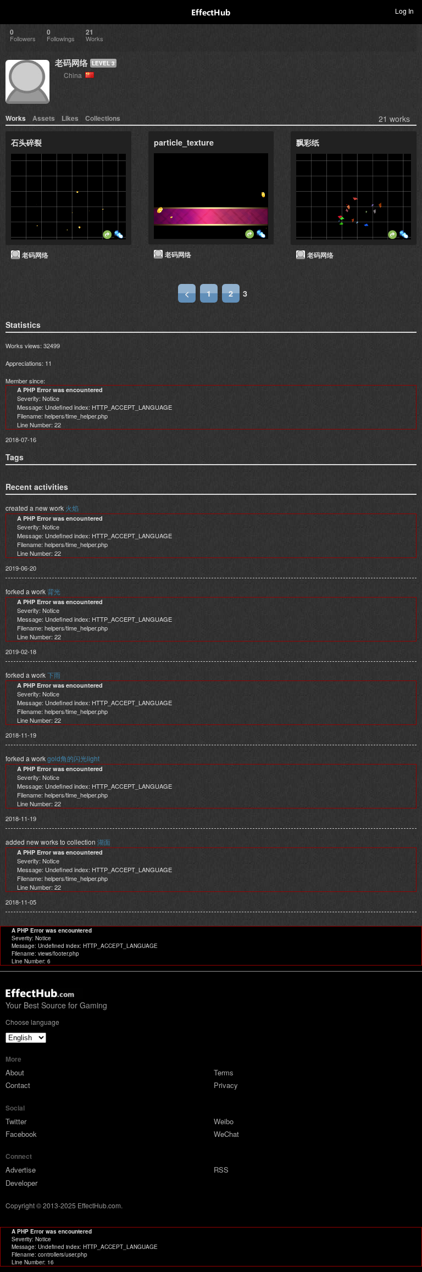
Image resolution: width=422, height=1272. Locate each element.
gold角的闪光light (73, 758)
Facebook (21, 1134)
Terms (224, 1072)
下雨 (53, 674)
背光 (53, 591)
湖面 (103, 841)
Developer (21, 1183)
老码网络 (71, 63)
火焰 (72, 507)
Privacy (226, 1085)
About (14, 1072)
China (74, 75)
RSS (221, 1169)
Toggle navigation (13, 10)
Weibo (224, 1121)
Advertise (20, 1169)
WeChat (226, 1134)
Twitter (15, 1121)
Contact (17, 1085)
